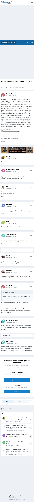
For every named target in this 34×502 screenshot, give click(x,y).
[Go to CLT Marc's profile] (3, 342)
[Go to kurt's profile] (3, 222)
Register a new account (17, 380)
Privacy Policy (10, 496)
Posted (11, 95)
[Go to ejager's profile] (3, 256)
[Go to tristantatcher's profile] (3, 435)
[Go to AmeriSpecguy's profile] (3, 235)
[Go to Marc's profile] (3, 187)
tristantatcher (9, 438)
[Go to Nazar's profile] (3, 418)
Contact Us (19, 496)
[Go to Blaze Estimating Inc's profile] (3, 426)
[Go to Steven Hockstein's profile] (3, 321)
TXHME (8, 445)
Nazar (7, 421)
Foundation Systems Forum (17, 87)
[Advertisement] (17, 23)
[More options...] (31, 95)
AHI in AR (5, 86)
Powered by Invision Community (17, 499)
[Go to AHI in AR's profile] (3, 95)
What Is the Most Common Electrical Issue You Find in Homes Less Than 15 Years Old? (16, 427)
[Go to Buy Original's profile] (3, 450)
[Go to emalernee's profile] (3, 271)
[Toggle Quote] (4, 292)
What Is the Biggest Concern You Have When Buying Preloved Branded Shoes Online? (17, 451)
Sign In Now (17, 391)
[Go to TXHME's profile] (3, 442)
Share (8, 402)
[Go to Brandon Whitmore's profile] (3, 170)
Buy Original (9, 454)
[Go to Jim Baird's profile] (3, 157)
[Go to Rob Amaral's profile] (3, 205)
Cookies (25, 496)
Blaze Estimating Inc (11, 430)
